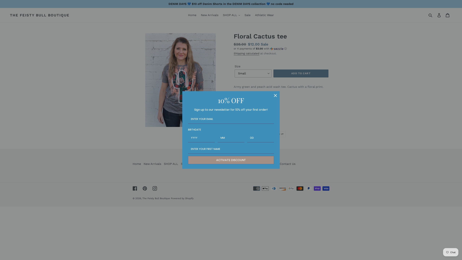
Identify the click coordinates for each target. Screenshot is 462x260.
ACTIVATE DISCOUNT (231, 160)
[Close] (275, 95)
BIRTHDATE (194, 129)
